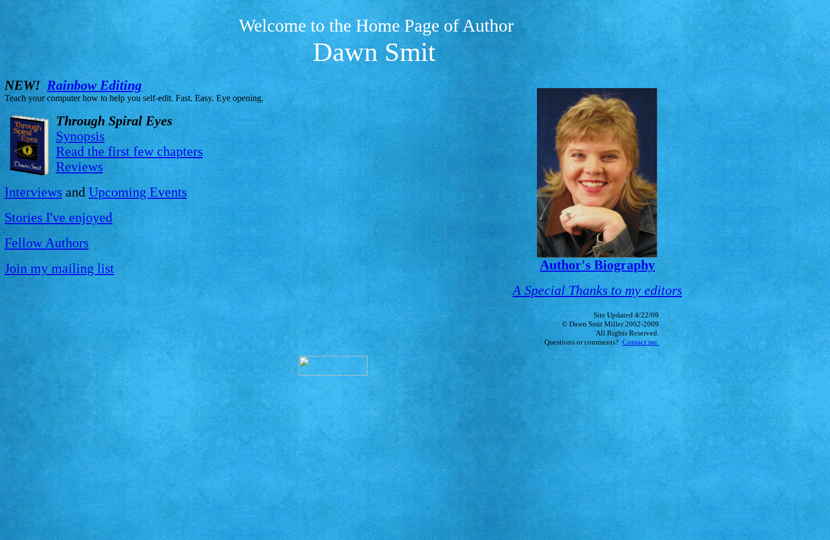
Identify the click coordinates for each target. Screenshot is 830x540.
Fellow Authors (47, 243)
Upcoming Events (138, 192)
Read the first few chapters (129, 151)
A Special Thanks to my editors (597, 290)
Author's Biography (597, 265)
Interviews (33, 192)
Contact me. (640, 342)
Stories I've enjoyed (58, 217)
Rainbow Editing (94, 85)
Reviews (79, 166)
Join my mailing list (59, 268)
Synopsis (80, 136)
